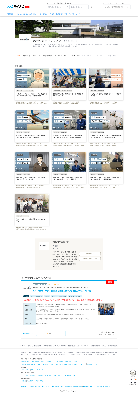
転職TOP (10, 14)
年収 (39, 364)
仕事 (52, 364)
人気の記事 (26, 56)
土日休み (30, 381)
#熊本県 (77, 102)
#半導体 (56, 103)
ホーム (18, 55)
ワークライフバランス (62, 56)
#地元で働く (19, 229)
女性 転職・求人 (59, 375)
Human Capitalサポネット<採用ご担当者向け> (97, 386)
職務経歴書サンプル (38, 361)
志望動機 (60, 361)
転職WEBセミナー (93, 364)
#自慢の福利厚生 (20, 103)
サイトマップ (47, 386)
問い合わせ (56, 386)
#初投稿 (31, 229)
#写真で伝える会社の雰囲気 (70, 103)
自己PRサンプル (51, 361)
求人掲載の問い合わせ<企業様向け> (72, 386)
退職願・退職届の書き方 (28, 364)
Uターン (76, 361)
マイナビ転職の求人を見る (90, 258)
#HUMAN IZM (38, 229)
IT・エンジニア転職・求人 (29, 375)
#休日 (27, 103)
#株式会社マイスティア (22, 102)
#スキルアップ (39, 103)
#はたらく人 (32, 102)
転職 (23, 370)
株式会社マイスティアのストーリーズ (68, 14)
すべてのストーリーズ (47, 14)
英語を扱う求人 (40, 381)
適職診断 (45, 364)
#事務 (45, 103)
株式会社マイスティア (61, 242)
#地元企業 (26, 229)
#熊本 (114, 145)
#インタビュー (41, 102)
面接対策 (58, 364)
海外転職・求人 (70, 375)
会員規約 (24, 386)
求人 (28, 370)
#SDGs (44, 229)
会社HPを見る (90, 254)
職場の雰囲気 (47, 56)
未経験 (24, 381)
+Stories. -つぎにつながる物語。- (26, 14)
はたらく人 (36, 56)
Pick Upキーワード (37, 370)
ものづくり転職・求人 (45, 375)
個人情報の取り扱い (35, 386)
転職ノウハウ (67, 364)
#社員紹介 (32, 103)
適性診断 (68, 361)
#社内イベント (70, 102)
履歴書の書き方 (26, 361)
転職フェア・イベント (80, 364)
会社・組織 (76, 56)
